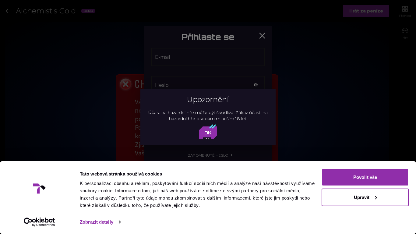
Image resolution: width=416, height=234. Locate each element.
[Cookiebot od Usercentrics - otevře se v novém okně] (39, 222)
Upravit (362, 197)
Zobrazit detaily (96, 222)
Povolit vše (365, 177)
